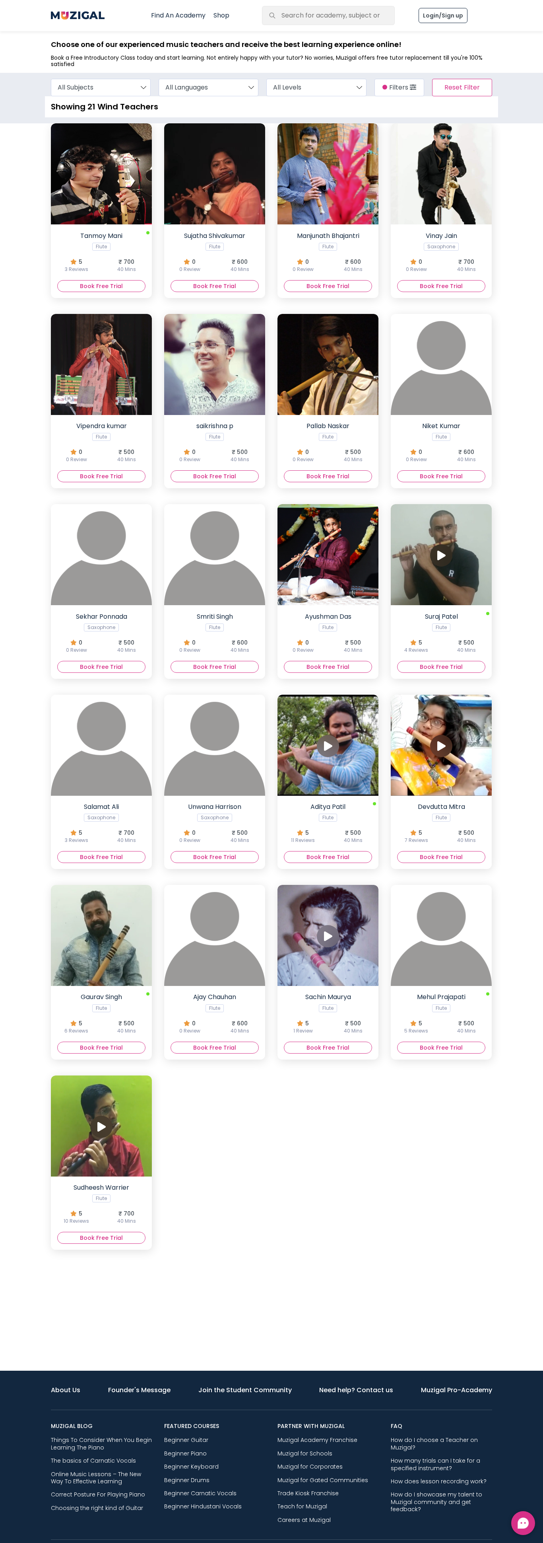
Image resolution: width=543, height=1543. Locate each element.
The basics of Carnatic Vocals (93, 1461)
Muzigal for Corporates (310, 1467)
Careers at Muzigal (304, 1520)
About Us (65, 1390)
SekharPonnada (101, 632)
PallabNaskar (328, 442)
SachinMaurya (328, 1013)
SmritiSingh (214, 632)
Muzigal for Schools (304, 1453)
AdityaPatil (327, 823)
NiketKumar (441, 442)
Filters (399, 87)
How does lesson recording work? (439, 1481)
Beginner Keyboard (191, 1467)
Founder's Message (139, 1390)
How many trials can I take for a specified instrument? (435, 1464)
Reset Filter (462, 87)
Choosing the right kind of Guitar (97, 1508)
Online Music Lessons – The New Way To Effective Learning (96, 1477)
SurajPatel (440, 632)
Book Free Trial (101, 286)
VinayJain (441, 252)
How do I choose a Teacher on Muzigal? (434, 1443)
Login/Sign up (443, 15)
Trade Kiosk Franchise (308, 1493)
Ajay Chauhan (214, 1013)
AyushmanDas (328, 632)
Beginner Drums (186, 1480)
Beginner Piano (185, 1453)
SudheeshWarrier (100, 1203)
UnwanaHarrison (214, 823)
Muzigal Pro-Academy (456, 1390)
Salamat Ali (100, 823)
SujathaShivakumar (214, 252)
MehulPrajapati (440, 1013)
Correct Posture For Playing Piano (98, 1494)
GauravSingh (100, 1013)
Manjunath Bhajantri (328, 252)
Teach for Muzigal (302, 1506)
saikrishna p (214, 442)
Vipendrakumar (101, 442)
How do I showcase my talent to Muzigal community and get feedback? (436, 1501)
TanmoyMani (100, 252)
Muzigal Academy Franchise (317, 1440)
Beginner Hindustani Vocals (203, 1506)
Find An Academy (178, 15)
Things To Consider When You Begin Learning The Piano (101, 1443)
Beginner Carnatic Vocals (200, 1493)
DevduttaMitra (440, 823)
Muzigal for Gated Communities (322, 1480)
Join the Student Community (245, 1390)
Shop (221, 15)
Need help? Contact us (356, 1390)
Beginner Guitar (186, 1440)
